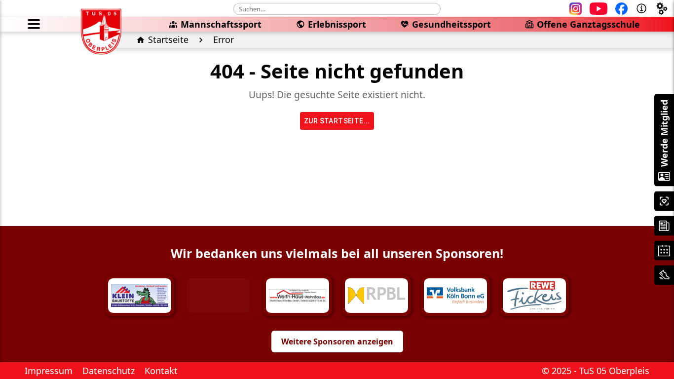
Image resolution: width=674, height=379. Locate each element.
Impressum (49, 371)
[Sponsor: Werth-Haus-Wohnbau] (297, 295)
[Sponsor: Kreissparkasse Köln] (218, 295)
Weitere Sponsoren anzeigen (337, 341)
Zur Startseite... (337, 121)
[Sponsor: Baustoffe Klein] (139, 295)
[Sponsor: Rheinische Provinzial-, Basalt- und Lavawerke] (376, 295)
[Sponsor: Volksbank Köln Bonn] (455, 295)
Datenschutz (108, 371)
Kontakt (161, 371)
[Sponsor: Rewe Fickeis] (534, 295)
